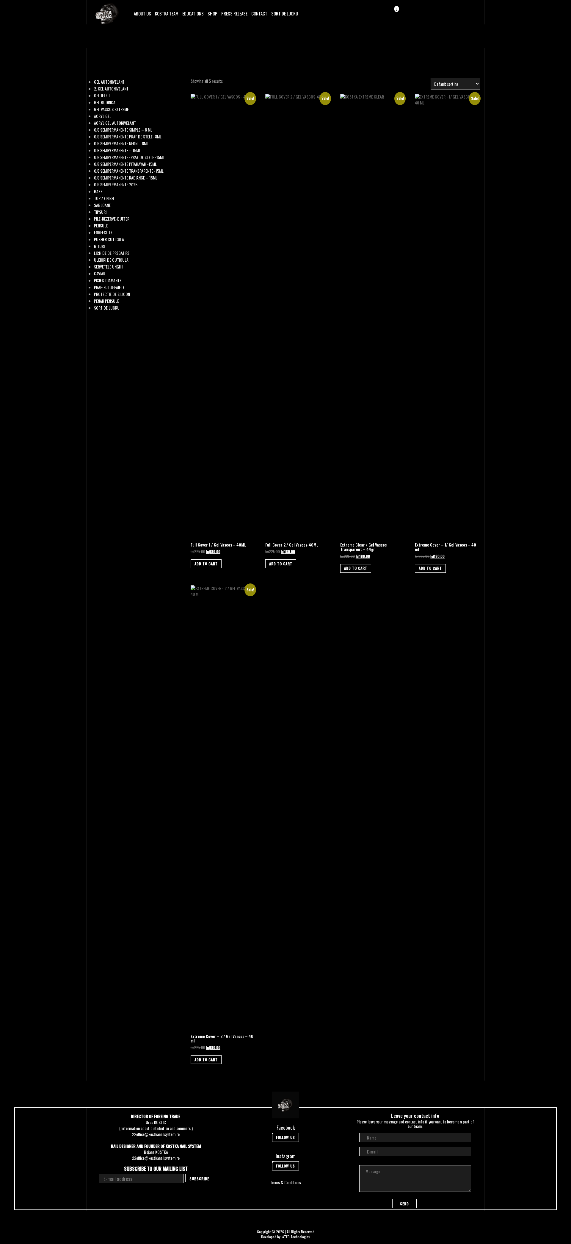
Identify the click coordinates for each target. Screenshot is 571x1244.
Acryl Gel (102, 116)
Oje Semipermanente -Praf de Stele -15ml (129, 157)
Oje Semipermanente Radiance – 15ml (125, 178)
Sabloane (102, 205)
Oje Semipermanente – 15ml (117, 150)
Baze (98, 191)
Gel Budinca (104, 102)
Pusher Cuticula (109, 239)
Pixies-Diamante (107, 280)
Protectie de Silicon (112, 294)
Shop (212, 13)
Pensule (101, 226)
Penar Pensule (106, 301)
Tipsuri (100, 212)
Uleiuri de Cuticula (111, 260)
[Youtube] (472, 13)
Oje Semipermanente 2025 (115, 185)
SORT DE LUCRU (284, 13)
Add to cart (206, 563)
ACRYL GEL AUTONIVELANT (115, 123)
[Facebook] (455, 13)
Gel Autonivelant (109, 82)
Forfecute (103, 232)
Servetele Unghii (108, 267)
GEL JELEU (102, 96)
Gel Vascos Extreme (111, 109)
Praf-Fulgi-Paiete (109, 287)
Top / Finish (104, 198)
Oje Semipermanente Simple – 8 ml (123, 130)
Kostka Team (166, 13)
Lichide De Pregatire (111, 253)
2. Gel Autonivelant (111, 89)
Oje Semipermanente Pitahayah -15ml (125, 164)
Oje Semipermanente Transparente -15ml (129, 171)
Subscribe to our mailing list (156, 1168)
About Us (142, 13)
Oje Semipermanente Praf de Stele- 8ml (127, 137)
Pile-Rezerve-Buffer (111, 219)
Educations (193, 13)
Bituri (99, 246)
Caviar (99, 274)
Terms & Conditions (285, 1182)
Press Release (234, 13)
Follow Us (285, 1137)
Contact (259, 13)
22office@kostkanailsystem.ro (156, 1134)
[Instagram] (463, 13)
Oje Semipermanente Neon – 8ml (121, 143)
